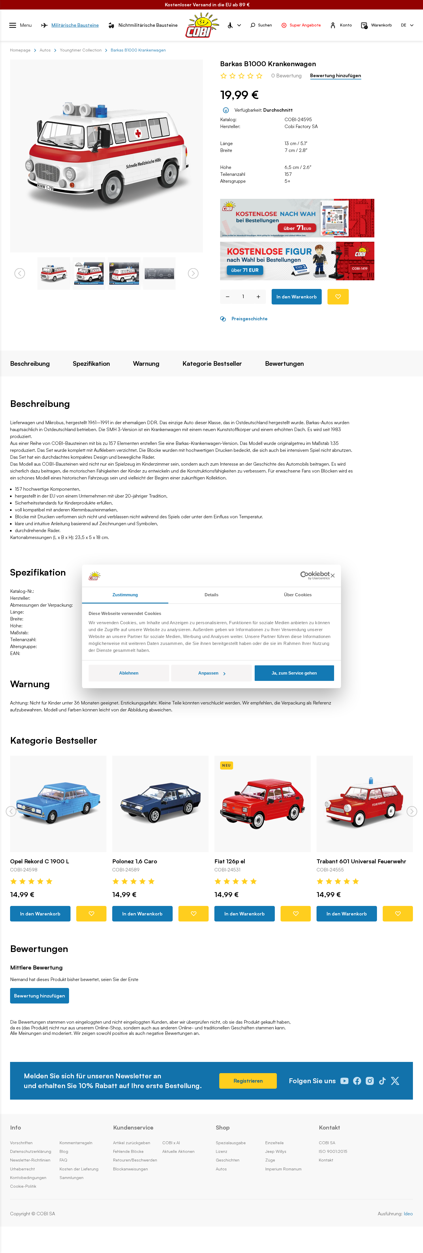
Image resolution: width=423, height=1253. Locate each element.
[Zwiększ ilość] (260, 297)
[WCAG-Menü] (234, 25)
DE (403, 24)
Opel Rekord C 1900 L (39, 861)
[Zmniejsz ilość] (225, 297)
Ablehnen (128, 673)
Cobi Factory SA (301, 126)
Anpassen (208, 673)
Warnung (146, 363)
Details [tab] (212, 594)
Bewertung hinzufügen (335, 75)
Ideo (408, 1213)
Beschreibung (30, 363)
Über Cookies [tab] (298, 594)
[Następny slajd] (412, 811)
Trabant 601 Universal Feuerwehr (361, 861)
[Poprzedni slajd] (11, 811)
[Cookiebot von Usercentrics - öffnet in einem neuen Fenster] (304, 576)
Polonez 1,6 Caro (134, 861)
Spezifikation (91, 363)
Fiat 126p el (229, 861)
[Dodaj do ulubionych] (338, 296)
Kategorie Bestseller (212, 363)
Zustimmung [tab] (125, 594)
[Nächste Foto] (193, 273)
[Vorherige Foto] (19, 273)
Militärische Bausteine (75, 25)
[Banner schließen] (333, 576)
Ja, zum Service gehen (294, 673)
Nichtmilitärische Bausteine (148, 25)
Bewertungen (284, 363)
